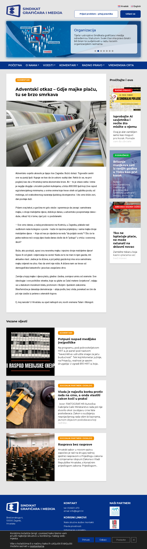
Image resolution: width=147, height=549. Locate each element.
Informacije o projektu (75, 530)
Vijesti (48, 65)
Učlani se (130, 14)
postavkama (37, 546)
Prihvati (86, 540)
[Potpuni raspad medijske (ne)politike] (30, 352)
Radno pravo (92, 65)
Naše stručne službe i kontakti (79, 522)
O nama (31, 65)
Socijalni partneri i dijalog (76, 385)
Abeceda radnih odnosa (129, 207)
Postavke (121, 540)
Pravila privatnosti (72, 526)
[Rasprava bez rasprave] (30, 457)
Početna (15, 65)
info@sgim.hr (77, 511)
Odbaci (103, 540)
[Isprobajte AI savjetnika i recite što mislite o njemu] (125, 98)
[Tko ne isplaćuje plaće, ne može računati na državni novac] (125, 215)
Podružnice (122, 155)
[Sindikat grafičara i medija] (34, 11)
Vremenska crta (121, 65)
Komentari (67, 65)
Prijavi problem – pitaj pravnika (96, 14)
